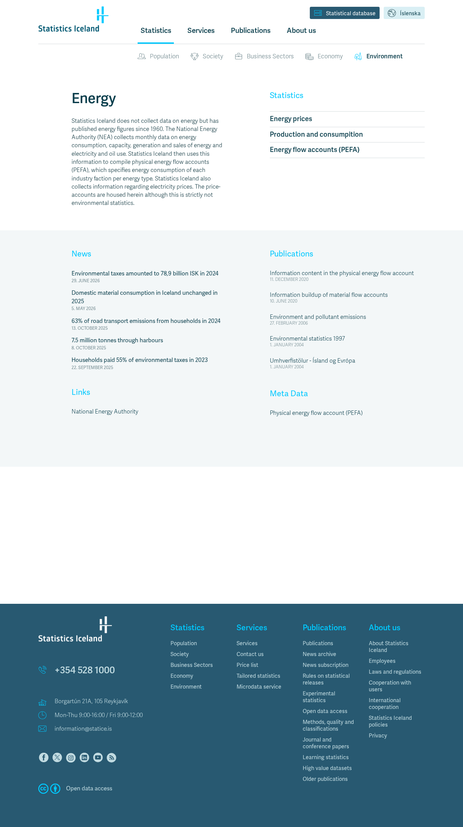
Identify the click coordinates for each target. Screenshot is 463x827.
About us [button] (301, 30)
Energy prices (291, 119)
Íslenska (410, 13)
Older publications (325, 779)
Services (247, 643)
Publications (291, 254)
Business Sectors (270, 56)
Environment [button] (186, 687)
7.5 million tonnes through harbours (117, 340)
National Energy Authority (105, 411)
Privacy (378, 735)
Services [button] (201, 30)
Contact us (250, 654)
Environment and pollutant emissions (318, 317)
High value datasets (327, 768)
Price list (247, 665)
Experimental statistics (319, 697)
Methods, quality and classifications (328, 725)
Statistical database (351, 13)
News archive (319, 654)
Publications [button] (250, 30)
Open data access (325, 711)
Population (164, 56)
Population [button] (183, 643)
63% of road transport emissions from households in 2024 (146, 321)
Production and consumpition (316, 134)
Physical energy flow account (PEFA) (316, 413)
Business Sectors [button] (191, 665)
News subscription (325, 665)
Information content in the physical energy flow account (342, 273)
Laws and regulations (395, 672)
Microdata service (259, 687)
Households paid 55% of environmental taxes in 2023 (140, 360)
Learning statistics (326, 757)
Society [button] (179, 654)
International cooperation (385, 704)
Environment (384, 56)
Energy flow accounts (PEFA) (315, 150)
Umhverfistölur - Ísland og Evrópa (312, 360)
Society (213, 56)
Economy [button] (181, 676)
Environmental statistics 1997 (307, 338)
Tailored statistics (258, 676)
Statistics (156, 30)
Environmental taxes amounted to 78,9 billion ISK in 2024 (145, 273)
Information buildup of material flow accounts (329, 295)
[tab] (198, 643)
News (81, 254)
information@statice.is (83, 728)
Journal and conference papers (326, 743)
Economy (330, 56)
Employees (382, 661)
